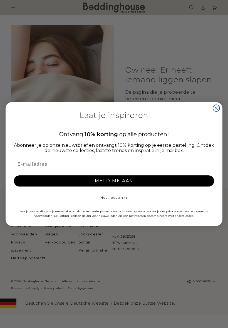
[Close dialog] (216, 108)
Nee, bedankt (114, 197)
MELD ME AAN (114, 180)
